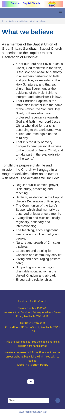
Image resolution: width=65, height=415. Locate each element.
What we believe (37, 21)
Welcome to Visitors (18, 21)
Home (4, 21)
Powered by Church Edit (32, 412)
